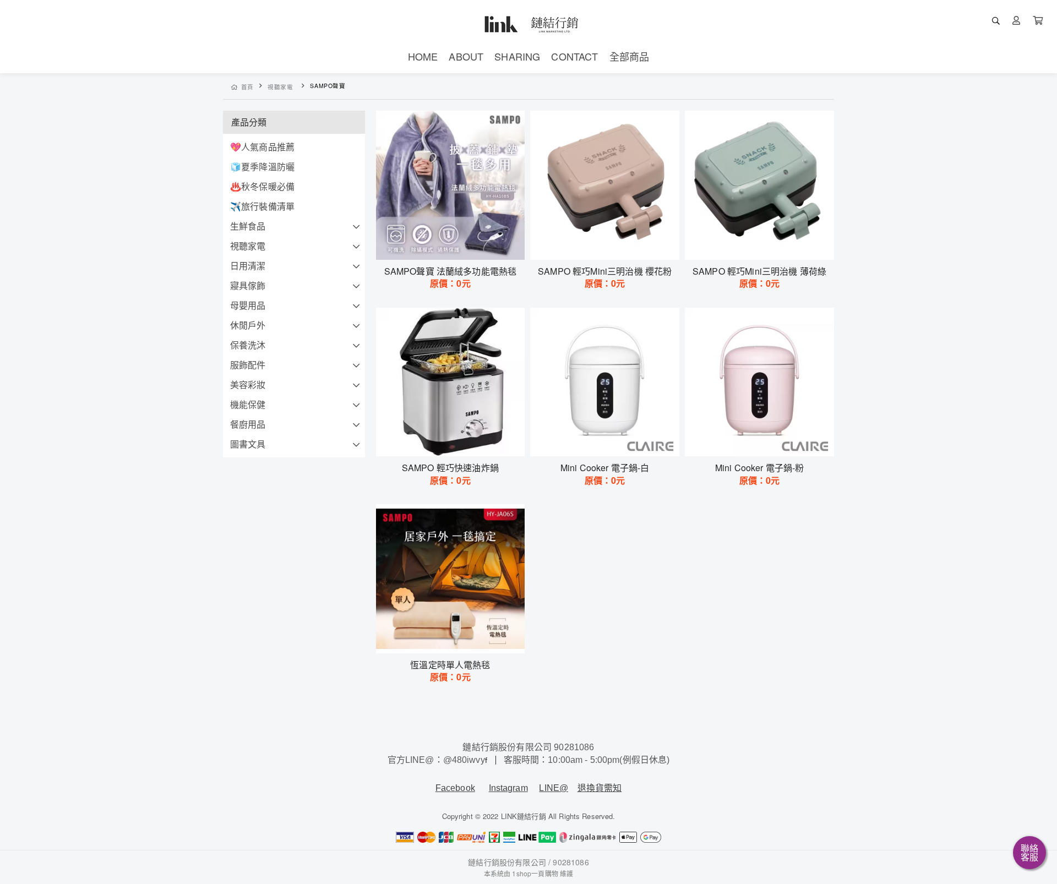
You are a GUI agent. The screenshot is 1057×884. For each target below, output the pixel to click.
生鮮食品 (248, 226)
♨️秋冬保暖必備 (262, 186)
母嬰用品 (248, 305)
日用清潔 (248, 265)
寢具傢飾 (248, 285)
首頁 (247, 87)
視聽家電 (280, 87)
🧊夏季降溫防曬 (262, 166)
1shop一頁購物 (535, 873)
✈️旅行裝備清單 (262, 206)
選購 (610, 244)
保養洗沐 (248, 345)
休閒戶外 (248, 325)
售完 (450, 244)
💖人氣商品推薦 (262, 146)
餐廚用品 (248, 424)
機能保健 (248, 404)
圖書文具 (248, 444)
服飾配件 (248, 364)
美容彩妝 (248, 384)
